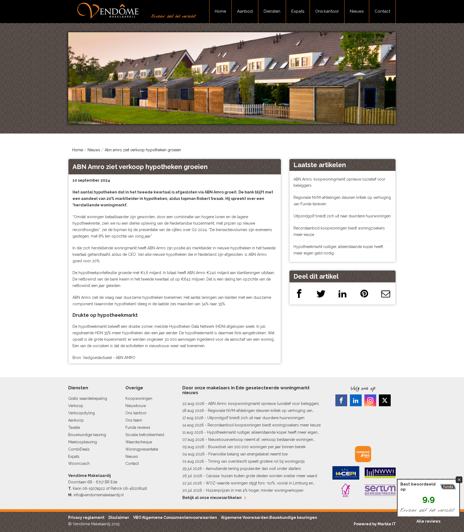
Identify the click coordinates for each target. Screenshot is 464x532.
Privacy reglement (86, 517)
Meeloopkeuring (82, 442)
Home (220, 11)
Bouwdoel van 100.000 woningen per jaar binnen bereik (257, 447)
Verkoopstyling (81, 413)
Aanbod (245, 11)
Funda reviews (137, 427)
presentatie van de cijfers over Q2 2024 (173, 230)
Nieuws (357, 11)
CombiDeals (79, 449)
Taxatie (74, 427)
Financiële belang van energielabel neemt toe (248, 454)
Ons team (133, 420)
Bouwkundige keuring (87, 435)
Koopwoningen (138, 398)
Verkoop (75, 406)
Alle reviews (428, 521)
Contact (382, 11)
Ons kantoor (327, 11)
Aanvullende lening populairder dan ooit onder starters (253, 468)
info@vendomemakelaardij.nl (99, 495)
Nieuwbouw (135, 406)
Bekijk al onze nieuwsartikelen (212, 497)
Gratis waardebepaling (87, 398)
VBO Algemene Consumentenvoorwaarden (175, 517)
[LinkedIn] (342, 293)
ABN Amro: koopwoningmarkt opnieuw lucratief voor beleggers (263, 403)
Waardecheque (138, 442)
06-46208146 (135, 488)
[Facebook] (299, 293)
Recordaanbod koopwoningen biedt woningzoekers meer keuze (264, 425)
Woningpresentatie (141, 449)
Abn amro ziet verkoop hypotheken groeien (143, 150)
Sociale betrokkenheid (144, 435)
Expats (297, 11)
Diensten (272, 11)
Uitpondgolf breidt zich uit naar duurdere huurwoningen (342, 216)
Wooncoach (79, 463)
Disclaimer (118, 517)
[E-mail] (386, 293)
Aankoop (76, 420)
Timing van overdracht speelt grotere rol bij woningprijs (256, 461)
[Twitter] (321, 293)
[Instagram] (370, 400)
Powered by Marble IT (375, 524)
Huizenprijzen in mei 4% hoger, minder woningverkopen (254, 490)
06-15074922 (93, 488)
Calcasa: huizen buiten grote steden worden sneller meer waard (261, 476)
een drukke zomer (137, 326)
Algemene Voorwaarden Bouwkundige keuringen (269, 517)
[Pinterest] (364, 293)
